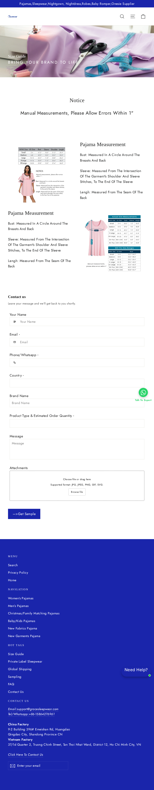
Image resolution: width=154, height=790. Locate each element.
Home (12, 580)
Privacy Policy (18, 572)
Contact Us (15, 691)
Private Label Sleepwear (25, 661)
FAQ (11, 684)
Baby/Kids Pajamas (21, 621)
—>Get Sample (24, 513)
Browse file (77, 492)
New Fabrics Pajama (22, 628)
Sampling (14, 676)
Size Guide (16, 654)
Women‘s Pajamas (20, 598)
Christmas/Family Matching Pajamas (33, 613)
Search (13, 565)
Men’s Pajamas (18, 606)
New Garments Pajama (24, 636)
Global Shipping (19, 669)
